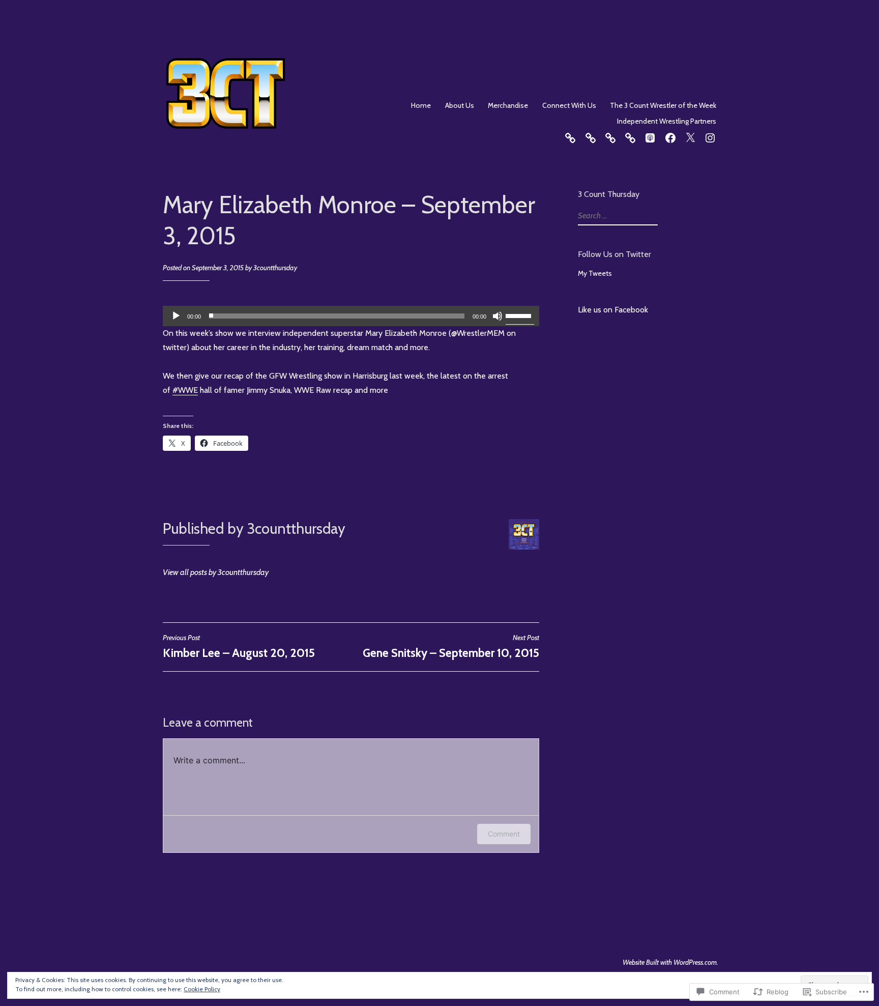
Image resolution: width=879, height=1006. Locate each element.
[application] (351, 316)
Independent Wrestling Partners (666, 121)
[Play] (176, 316)
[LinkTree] (570, 136)
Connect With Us (569, 105)
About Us (459, 105)
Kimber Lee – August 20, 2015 (239, 646)
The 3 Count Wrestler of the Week (663, 105)
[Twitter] (690, 136)
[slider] (520, 315)
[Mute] (497, 316)
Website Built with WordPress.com (670, 962)
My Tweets (595, 273)
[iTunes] (650, 136)
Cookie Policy (202, 989)
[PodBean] (630, 136)
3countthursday (275, 267)
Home (421, 105)
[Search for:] (616, 215)
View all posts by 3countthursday (216, 572)
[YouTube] (590, 136)
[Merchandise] (610, 136)
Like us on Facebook (613, 309)
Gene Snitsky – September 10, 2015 (451, 646)
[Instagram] (710, 136)
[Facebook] (670, 136)
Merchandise (508, 105)
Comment (504, 833)
